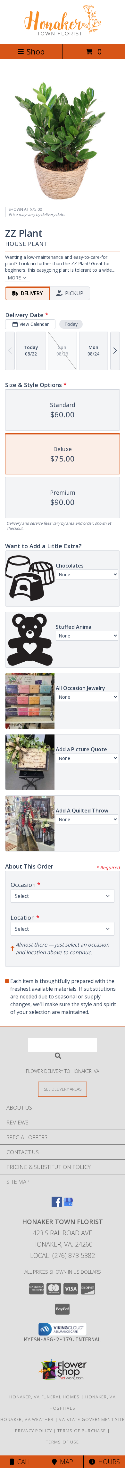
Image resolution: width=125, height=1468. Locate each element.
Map (65, 1461)
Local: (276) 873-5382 (62, 1255)
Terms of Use (62, 1442)
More (14, 278)
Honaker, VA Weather (27, 1419)
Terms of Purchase (81, 1431)
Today (71, 324)
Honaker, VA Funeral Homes (44, 1397)
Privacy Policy (33, 1431)
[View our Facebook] (57, 1205)
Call (22, 1461)
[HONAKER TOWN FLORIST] (62, 34)
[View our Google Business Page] (68, 1205)
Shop (36, 51)
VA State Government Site (92, 1419)
